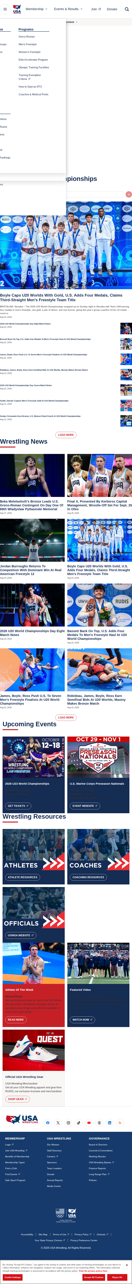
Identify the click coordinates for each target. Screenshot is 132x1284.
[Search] (127, 9)
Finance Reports (97, 1168)
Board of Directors (98, 1144)
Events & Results (66, 9)
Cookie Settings (13, 1277)
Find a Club (11, 1168)
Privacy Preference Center (84, 1240)
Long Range (99, 1174)
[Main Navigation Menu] (5, 9)
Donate (112, 9)
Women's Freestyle (30, 52)
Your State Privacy (50, 1240)
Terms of (61, 1234)
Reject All (117, 1277)
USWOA (22, 935)
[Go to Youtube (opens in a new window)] (89, 1123)
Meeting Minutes (97, 1156)
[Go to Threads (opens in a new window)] (99, 1123)
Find (12, 1174)
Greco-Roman (27, 36)
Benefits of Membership (17, 1156)
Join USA (16, 1150)
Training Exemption (36, 77)
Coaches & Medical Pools (33, 94)
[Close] (126, 1265)
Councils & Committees (101, 1150)
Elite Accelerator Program (33, 59)
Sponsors (52, 1162)
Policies (93, 1180)
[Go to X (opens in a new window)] (58, 1123)
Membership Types (15, 1162)
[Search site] (129, 194)
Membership (34, 9)
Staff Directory (54, 1150)
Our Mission (53, 1144)
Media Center (54, 1186)
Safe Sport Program (15, 1180)
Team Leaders (54, 1168)
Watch (84, 1019)
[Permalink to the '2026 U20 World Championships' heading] (99, 178)
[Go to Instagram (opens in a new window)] (68, 1123)
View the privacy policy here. (93, 1271)
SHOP (19, 1099)
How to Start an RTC (30, 86)
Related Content (64, 22)
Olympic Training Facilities (34, 67)
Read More (16, 1019)
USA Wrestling (101, 1162)
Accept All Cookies (93, 1277)
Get (19, 805)
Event (86, 805)
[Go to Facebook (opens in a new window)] (48, 1123)
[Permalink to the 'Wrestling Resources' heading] (68, 816)
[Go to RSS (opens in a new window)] (120, 1123)
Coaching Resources (88, 877)
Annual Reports (55, 1180)
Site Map (42, 1234)
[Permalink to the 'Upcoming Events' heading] (59, 724)
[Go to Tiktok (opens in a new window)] (79, 1123)
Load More (66, 435)
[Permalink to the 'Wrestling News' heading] (50, 441)
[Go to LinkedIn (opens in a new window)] (109, 1123)
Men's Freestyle (28, 44)
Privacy (83, 1234)
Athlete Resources (22, 877)
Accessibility (27, 1234)
